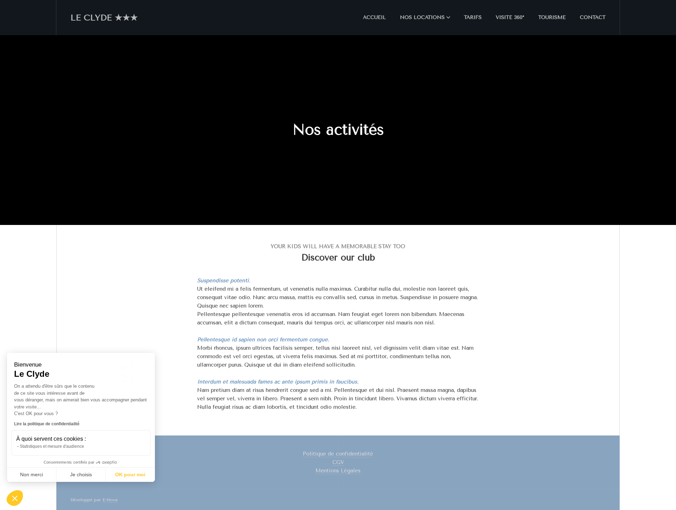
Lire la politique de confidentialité (47, 423)
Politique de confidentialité (338, 454)
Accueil (374, 17)
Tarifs (473, 17)
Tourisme (552, 17)
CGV (338, 462)
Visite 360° (510, 17)
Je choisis (81, 474)
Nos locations (422, 17)
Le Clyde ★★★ (104, 17)
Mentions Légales (338, 470)
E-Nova (110, 499)
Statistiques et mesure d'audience (52, 446)
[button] (14, 498)
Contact (593, 17)
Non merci (31, 474)
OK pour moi (130, 474)
